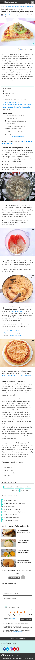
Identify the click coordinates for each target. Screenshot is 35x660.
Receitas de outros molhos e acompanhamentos (16, 375)
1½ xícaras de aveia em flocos (15, 116)
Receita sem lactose (13, 107)
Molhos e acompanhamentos (12, 6)
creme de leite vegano (15, 335)
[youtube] (14, 648)
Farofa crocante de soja (10, 515)
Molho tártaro (19, 487)
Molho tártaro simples (10, 500)
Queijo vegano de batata (11, 330)
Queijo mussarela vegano (11, 333)
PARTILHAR (27, 3)
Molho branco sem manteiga (12, 509)
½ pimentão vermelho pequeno (16, 121)
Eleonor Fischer (8, 15)
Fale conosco (31, 655)
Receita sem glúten (25, 107)
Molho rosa (24, 490)
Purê (8, 490)
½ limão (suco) (10, 124)
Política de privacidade (18, 658)
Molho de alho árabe (9, 506)
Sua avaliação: (7, 615)
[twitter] (7, 648)
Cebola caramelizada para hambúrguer (14, 503)
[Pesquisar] (33, 2)
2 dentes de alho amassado (14, 131)
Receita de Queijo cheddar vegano (23, 551)
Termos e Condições (7, 658)
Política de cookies (29, 658)
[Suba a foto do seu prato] (23, 577)
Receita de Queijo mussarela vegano (23, 541)
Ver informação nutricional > (17, 136)
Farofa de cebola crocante (11, 520)
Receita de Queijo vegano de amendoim (24, 561)
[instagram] (11, 648)
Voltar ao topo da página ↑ (17, 638)
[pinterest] (17, 648)
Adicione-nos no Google (26, 49)
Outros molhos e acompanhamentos (12, 9)
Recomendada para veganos (11, 102)
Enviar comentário (26, 619)
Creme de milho (8, 487)
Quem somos (23, 655)
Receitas (3, 6)
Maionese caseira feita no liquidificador (14, 512)
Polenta (28, 487)
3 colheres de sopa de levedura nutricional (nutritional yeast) (15, 127)
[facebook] (4, 648)
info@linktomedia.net (17, 632)
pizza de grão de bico (16, 311)
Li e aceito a (9, 619)
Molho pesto (15, 490)
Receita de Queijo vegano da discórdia (23, 531)
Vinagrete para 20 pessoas (11, 518)
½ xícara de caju (11, 118)
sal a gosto (9, 134)
